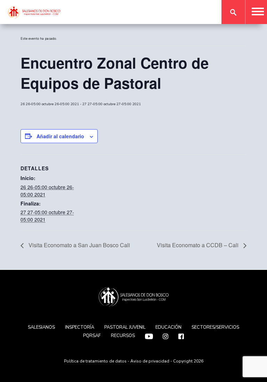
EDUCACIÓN (168, 327)
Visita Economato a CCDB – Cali (198, 245)
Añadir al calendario (60, 136)
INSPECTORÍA (79, 327)
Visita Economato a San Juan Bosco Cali (78, 245)
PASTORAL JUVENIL (125, 327)
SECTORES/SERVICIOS (215, 327)
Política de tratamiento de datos (95, 361)
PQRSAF (92, 336)
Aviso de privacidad (149, 361)
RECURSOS (123, 336)
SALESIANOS (41, 327)
